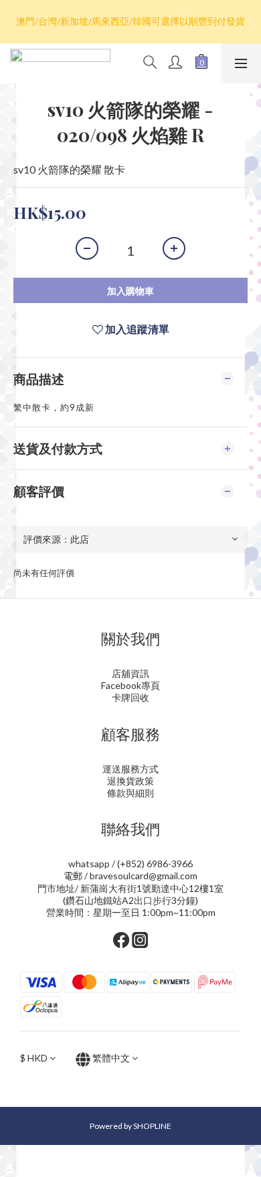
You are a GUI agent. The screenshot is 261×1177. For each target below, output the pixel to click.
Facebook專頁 (130, 685)
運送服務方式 (130, 768)
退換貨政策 (130, 780)
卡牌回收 (130, 697)
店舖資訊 (130, 673)
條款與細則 (130, 792)
